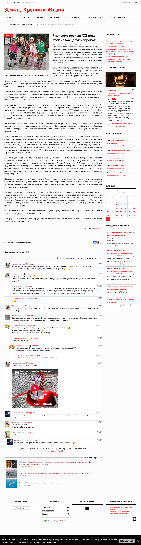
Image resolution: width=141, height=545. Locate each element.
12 (121, 208)
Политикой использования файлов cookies (36, 542)
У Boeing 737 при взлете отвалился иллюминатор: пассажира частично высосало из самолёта (55, 473)
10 (112, 208)
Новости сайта (14, 25)
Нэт (123, 153)
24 (112, 215)
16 (108, 212)
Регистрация (50, 451)
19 (121, 212)
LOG (123, 146)
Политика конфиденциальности (119, 513)
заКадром (56, 520)
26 (121, 215)
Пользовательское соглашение (119, 511)
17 (112, 212)
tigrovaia (48, 520)
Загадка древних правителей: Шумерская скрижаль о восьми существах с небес (118, 59)
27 (125, 215)
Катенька (124, 175)
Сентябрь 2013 (121, 193)
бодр (123, 264)
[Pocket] (101, 242)
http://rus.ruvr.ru (97, 228)
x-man (128, 305)
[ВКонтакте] (94, 242)
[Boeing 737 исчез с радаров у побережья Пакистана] (11, 487)
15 (134, 208)
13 (125, 208)
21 (130, 212)
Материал (30, 264)
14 (130, 208)
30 (108, 219)
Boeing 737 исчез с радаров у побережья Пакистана (39, 483)
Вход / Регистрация (13, 3)
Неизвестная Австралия (115, 46)
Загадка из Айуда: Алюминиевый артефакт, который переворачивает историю (119, 51)
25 (117, 215)
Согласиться (127, 541)
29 (134, 215)
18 (117, 212)
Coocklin (115, 246)
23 (108, 215)
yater (123, 168)
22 (134, 212)
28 (130, 215)
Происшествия (27, 25)
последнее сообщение (113, 146)
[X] (97, 242)
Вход (60, 451)
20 (125, 212)
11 (117, 208)
